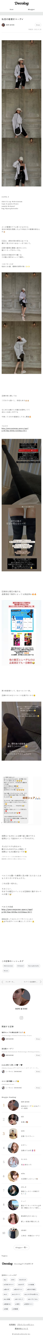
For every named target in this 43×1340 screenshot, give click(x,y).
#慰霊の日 (7, 1304)
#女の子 (21, 1284)
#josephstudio (33, 966)
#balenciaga (6, 1035)
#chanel (20, 966)
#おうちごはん (33, 1299)
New (11, 9)
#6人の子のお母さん (31, 1294)
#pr (5, 1280)
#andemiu (5, 1084)
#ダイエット (21, 1068)
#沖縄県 (15, 1309)
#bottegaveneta (34, 1052)
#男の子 (6, 1289)
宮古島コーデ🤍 (8, 1049)
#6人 (5, 1294)
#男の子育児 (31, 1289)
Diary (38, 25)
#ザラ (15, 1068)
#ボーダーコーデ (31, 1068)
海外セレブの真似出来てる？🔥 (13, 1032)
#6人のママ (16, 1294)
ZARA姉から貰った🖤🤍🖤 (12, 1065)
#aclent (4, 1052)
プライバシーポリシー (25, 1325)
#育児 (17, 1304)
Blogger (31, 9)
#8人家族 (7, 1299)
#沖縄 (6, 1309)
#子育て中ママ (9, 1284)
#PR (12, 1280)
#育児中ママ (28, 1304)
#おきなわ (22, 1280)
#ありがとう (19, 1299)
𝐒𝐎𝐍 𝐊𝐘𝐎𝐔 (21, 1008)
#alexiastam (8, 966)
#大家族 (31, 1284)
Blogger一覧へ (21, 1247)
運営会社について (21, 1329)
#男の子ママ (18, 1289)
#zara (6, 971)
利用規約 (12, 1325)
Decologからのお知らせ (23, 1264)
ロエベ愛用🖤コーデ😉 (10, 1081)
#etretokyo (22, 1035)
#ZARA (4, 1068)
